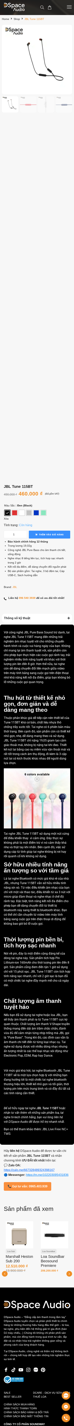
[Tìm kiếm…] (42, 7)
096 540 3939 (27, 597)
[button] (69, 1274)
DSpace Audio (18, 1121)
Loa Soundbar (48, 1251)
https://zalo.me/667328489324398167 (29, 1170)
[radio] (7, 513)
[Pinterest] (43, 1370)
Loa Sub (11, 1251)
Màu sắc (9, 505)
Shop (17, 18)
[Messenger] (66, 1407)
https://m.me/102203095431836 (47, 1174)
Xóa (6, 518)
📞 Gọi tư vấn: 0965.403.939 (27, 1186)
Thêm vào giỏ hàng (51, 534)
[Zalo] (66, 1395)
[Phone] (66, 1418)
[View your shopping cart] (50, 7)
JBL (15, 587)
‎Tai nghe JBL (12, 833)
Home (5, 18)
